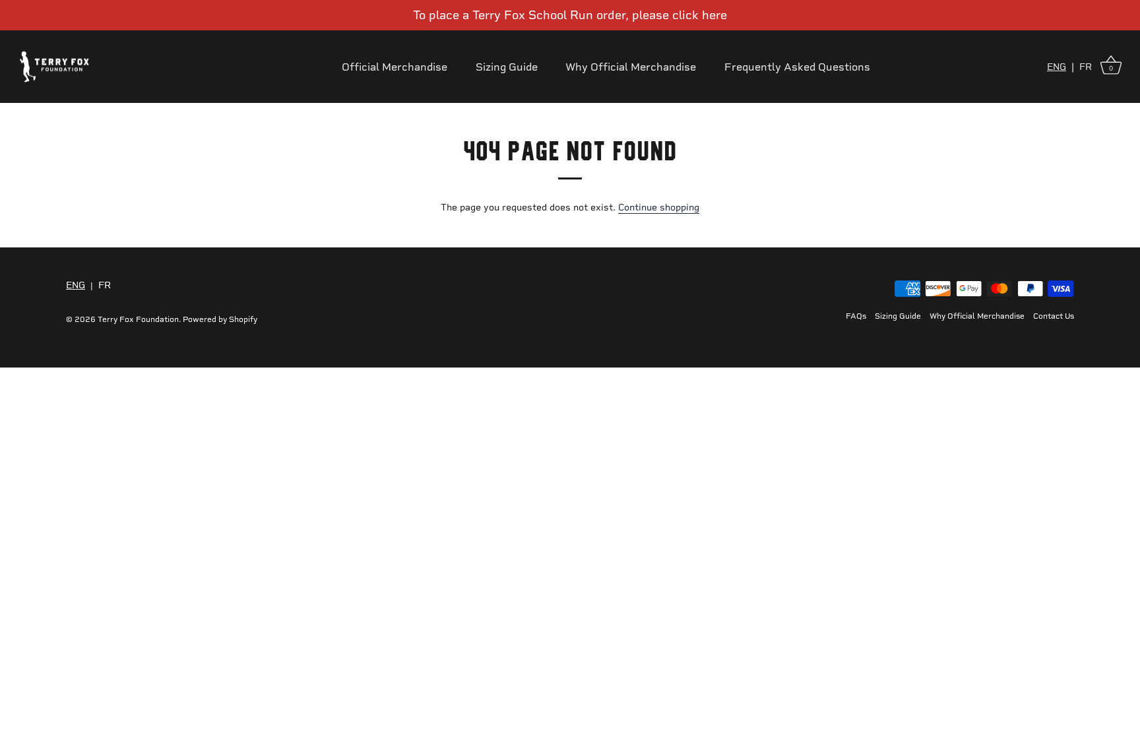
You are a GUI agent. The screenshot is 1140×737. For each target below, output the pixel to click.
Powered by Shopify (220, 319)
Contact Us (1053, 316)
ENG (1056, 67)
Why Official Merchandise (630, 67)
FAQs (856, 316)
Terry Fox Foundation (138, 319)
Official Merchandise (394, 67)
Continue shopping (658, 207)
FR (1085, 67)
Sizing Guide (507, 67)
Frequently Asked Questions (797, 67)
